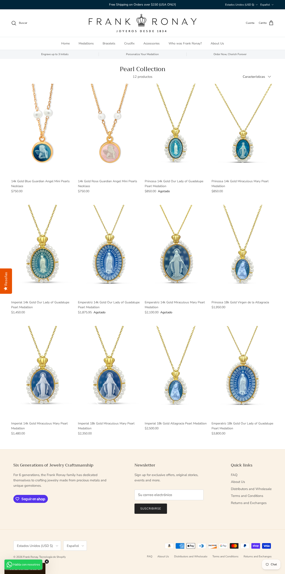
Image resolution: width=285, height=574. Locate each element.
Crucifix (129, 43)
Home (65, 43)
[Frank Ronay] (142, 23)
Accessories (151, 43)
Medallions (86, 43)
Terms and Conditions (247, 496)
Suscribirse (150, 509)
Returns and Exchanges (249, 503)
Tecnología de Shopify (52, 557)
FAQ (234, 475)
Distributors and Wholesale (251, 489)
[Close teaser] (47, 561)
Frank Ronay (30, 557)
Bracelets (109, 43)
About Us (217, 43)
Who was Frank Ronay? (185, 43)
